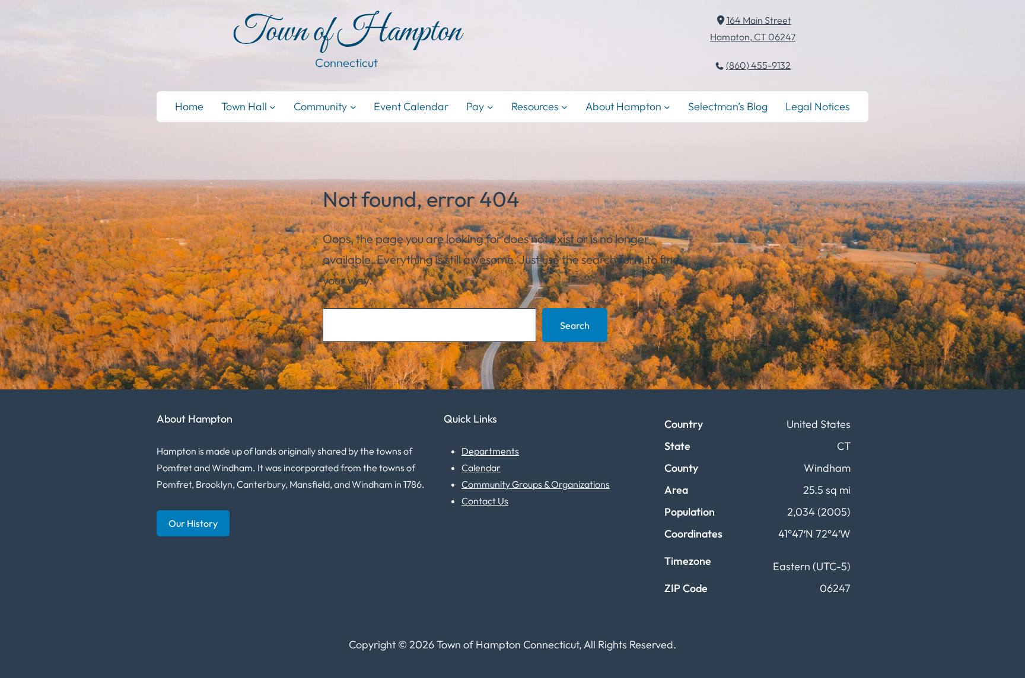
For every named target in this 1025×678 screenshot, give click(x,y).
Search (575, 325)
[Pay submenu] (490, 106)
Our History (193, 523)
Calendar (481, 468)
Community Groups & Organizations (535, 484)
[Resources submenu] (564, 106)
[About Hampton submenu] (667, 106)
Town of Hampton (347, 32)
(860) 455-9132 (758, 65)
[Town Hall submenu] (272, 106)
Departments (490, 451)
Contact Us (484, 501)
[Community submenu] (353, 106)
